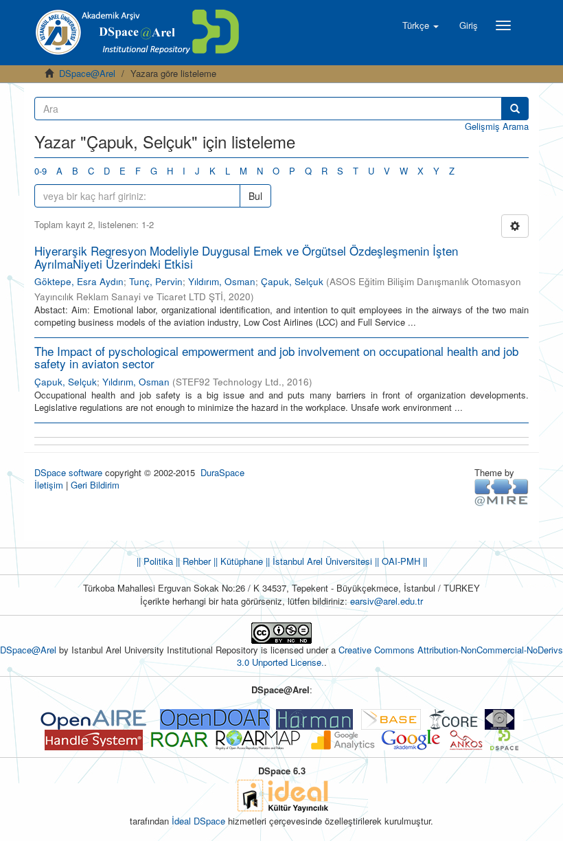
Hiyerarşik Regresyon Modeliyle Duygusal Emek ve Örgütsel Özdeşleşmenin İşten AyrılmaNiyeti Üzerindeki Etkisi (246, 257)
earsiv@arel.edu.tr (386, 600)
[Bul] (515, 108)
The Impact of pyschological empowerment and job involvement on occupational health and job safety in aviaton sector (276, 357)
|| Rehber (192, 561)
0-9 (40, 170)
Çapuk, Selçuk (292, 281)
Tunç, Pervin (156, 281)
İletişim (48, 484)
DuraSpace (222, 472)
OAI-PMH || (403, 561)
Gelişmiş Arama (497, 126)
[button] (420, 25)
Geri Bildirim (95, 484)
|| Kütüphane (237, 561)
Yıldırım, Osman (221, 281)
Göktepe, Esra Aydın (79, 281)
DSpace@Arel (87, 73)
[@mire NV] (501, 491)
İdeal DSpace (198, 820)
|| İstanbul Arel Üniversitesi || (321, 561)
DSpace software (68, 472)
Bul (255, 196)
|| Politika (155, 561)
